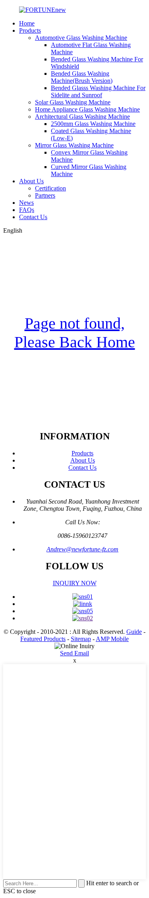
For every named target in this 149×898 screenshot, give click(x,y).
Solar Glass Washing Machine (72, 102)
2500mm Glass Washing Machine (93, 123)
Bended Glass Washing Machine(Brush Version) (81, 77)
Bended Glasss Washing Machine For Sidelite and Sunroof (98, 91)
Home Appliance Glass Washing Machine (87, 109)
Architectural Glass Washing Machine (82, 116)
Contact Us (33, 217)
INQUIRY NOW (75, 583)
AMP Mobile (112, 638)
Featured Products (43, 638)
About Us (31, 181)
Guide (134, 631)
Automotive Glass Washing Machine (81, 37)
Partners (45, 195)
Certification (50, 188)
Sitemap (81, 638)
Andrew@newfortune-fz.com (82, 549)
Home (27, 23)
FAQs (26, 209)
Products (30, 30)
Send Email (74, 653)
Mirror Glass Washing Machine (74, 145)
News (26, 202)
